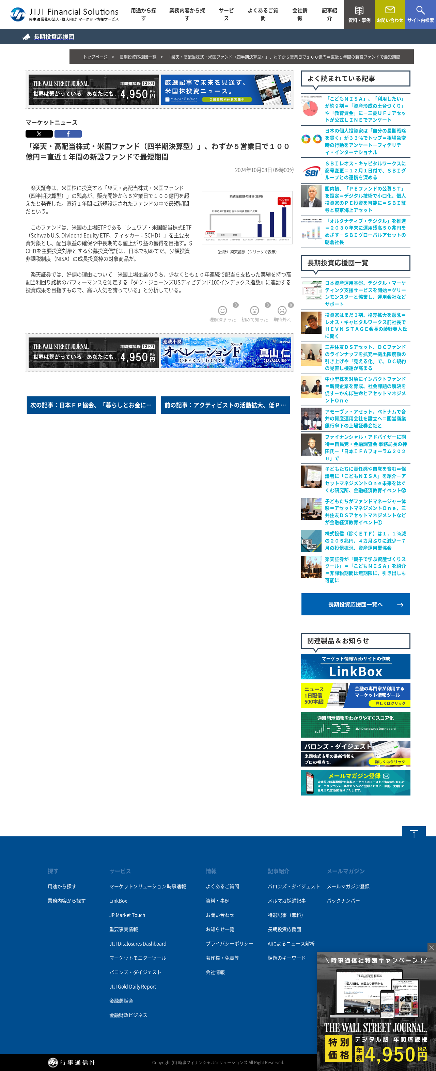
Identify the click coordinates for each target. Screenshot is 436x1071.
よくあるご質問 (263, 14)
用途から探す (143, 14)
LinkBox (118, 900)
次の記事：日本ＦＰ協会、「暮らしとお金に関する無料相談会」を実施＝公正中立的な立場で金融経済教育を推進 (93, 405)
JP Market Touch (127, 915)
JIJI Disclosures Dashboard (137, 943)
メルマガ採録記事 (287, 900)
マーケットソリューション (137, 886)
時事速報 (176, 886)
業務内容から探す (187, 14)
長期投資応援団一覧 (138, 57)
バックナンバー (343, 900)
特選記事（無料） (287, 915)
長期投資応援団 (284, 929)
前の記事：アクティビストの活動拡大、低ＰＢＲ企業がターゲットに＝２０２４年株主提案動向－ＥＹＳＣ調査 (227, 405)
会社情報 (300, 14)
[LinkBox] (355, 675)
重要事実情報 (123, 929)
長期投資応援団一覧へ (355, 604)
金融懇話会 (121, 1000)
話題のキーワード (287, 958)
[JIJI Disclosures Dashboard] (355, 733)
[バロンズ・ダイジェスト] (355, 762)
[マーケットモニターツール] (355, 704)
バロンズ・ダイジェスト (135, 972)
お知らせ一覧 (220, 929)
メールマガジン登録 (348, 886)
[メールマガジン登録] (355, 791)
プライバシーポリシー (229, 943)
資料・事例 (218, 900)
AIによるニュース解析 (291, 943)
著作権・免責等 (222, 958)
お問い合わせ (220, 915)
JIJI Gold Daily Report (132, 986)
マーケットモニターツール (137, 958)
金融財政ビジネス (128, 1015)
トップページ (95, 57)
